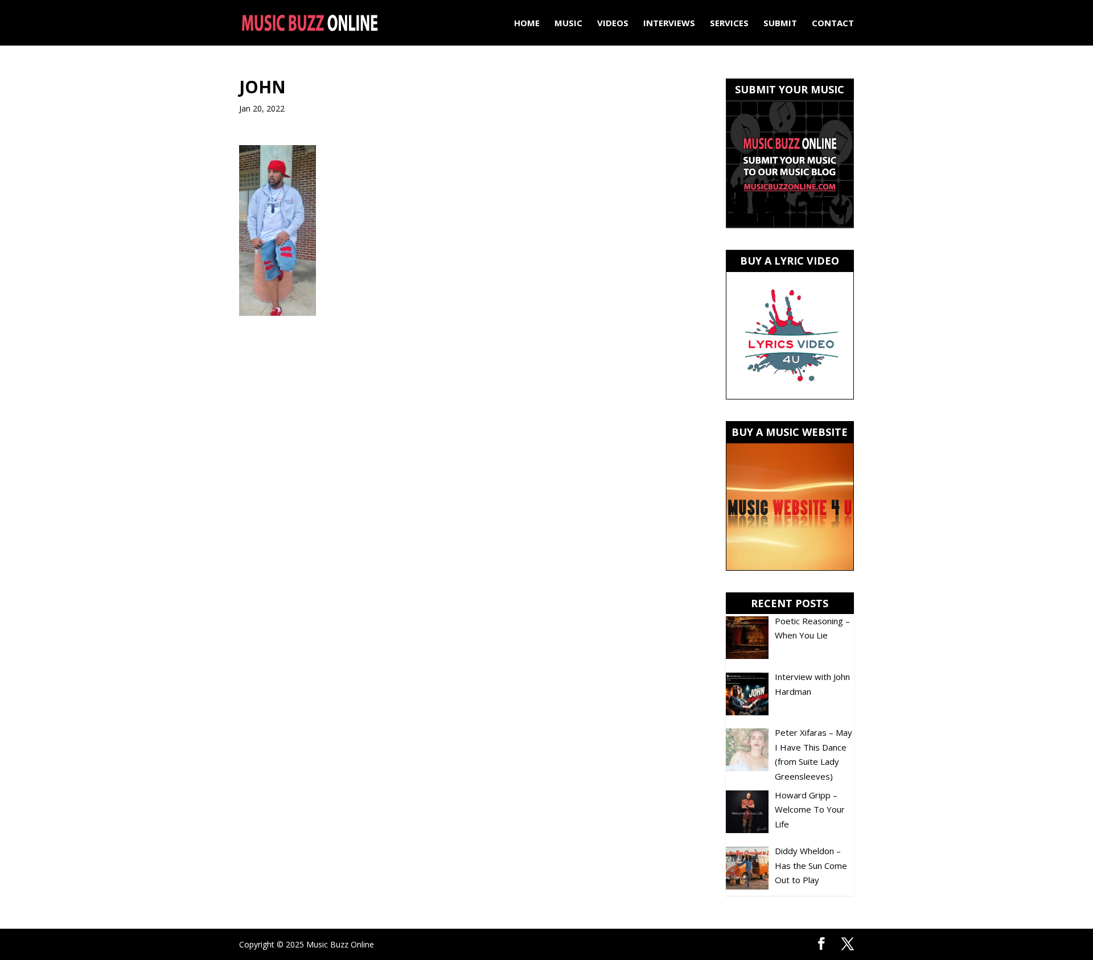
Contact (833, 23)
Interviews (669, 23)
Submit (780, 23)
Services (729, 23)
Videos (612, 23)
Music (568, 23)
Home (527, 23)
